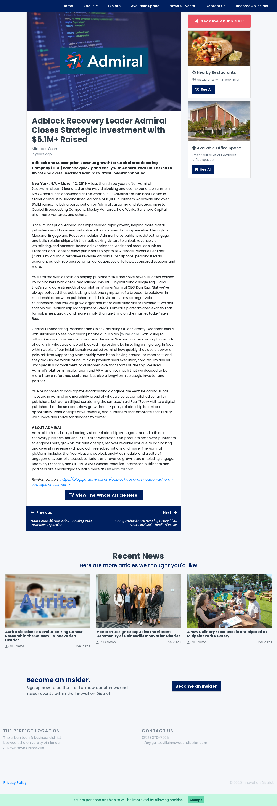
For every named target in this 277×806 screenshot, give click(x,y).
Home (68, 5)
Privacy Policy (15, 782)
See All (206, 89)
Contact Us (215, 5)
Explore (114, 5)
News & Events (182, 5)
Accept (195, 799)
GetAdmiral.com (47, 188)
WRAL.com (130, 334)
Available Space (145, 5)
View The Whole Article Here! (107, 495)
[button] (192, 121)
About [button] (89, 5)
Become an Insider (196, 686)
